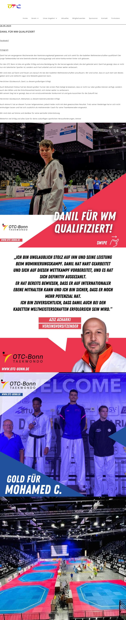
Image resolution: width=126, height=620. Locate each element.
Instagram (4, 50)
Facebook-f (4, 40)
